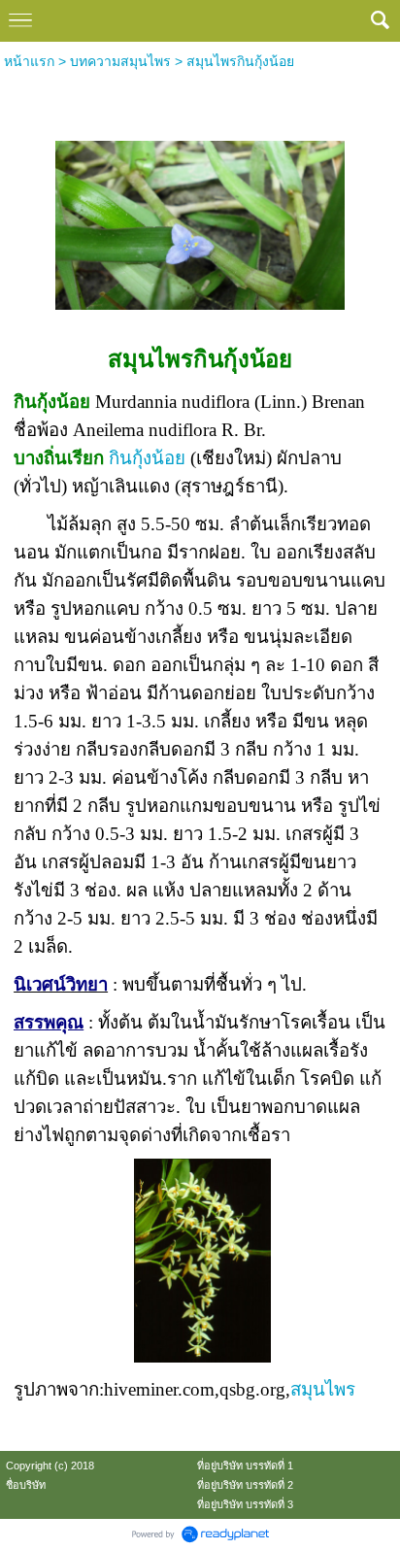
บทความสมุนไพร (120, 61)
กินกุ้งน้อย (147, 458)
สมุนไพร (322, 1389)
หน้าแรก (29, 61)
